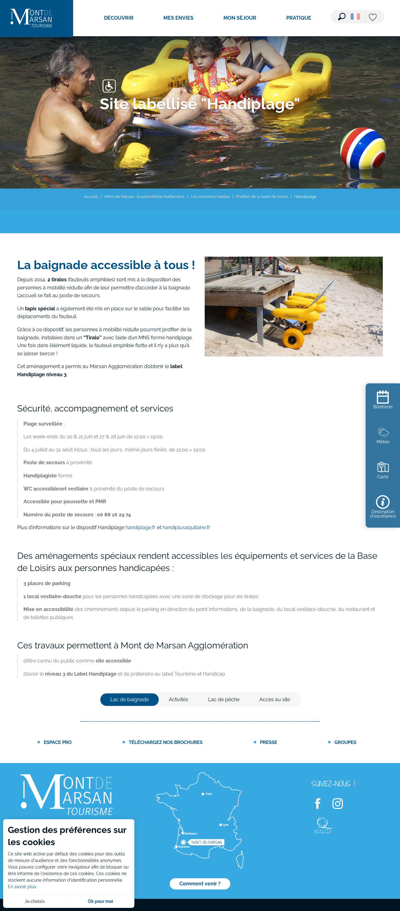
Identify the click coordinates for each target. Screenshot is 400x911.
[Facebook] (322, 804)
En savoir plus (22, 886)
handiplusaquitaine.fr (186, 527)
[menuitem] (31, 18)
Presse (268, 742)
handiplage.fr (141, 527)
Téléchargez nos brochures (165, 742)
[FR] (355, 16)
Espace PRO (58, 742)
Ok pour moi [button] (100, 901)
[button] (342, 16)
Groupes (345, 742)
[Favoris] (373, 17)
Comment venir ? (200, 884)
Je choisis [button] (35, 901)
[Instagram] (342, 804)
